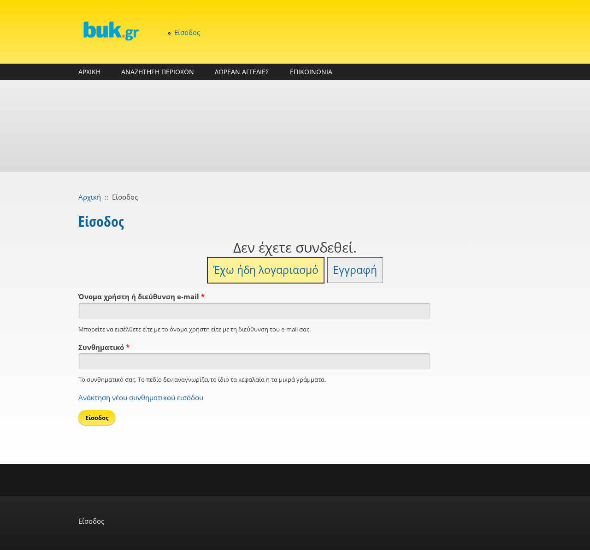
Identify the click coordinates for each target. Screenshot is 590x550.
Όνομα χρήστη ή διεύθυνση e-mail (141, 296)
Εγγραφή (355, 270)
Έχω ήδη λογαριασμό (266, 270)
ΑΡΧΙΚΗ (89, 71)
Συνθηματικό (104, 347)
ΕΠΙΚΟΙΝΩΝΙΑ (311, 71)
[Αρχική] (110, 30)
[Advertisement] (295, 126)
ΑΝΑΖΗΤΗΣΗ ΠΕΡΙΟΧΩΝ (157, 71)
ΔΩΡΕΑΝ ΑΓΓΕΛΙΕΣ (242, 71)
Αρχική (89, 196)
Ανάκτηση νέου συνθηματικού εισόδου (140, 397)
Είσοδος (187, 32)
